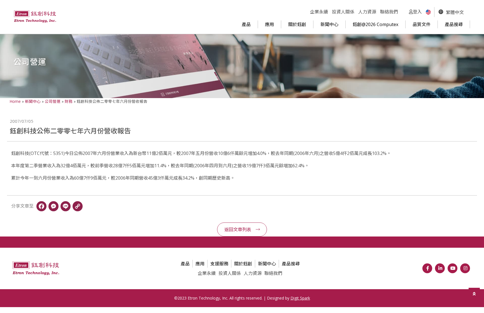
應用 (269, 24)
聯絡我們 (389, 12)
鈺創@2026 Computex (375, 24)
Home (15, 101)
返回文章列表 (237, 229)
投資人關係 (343, 12)
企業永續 (319, 12)
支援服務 (219, 264)
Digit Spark (300, 298)
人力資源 (367, 12)
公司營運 (53, 101)
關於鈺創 (297, 24)
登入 (417, 12)
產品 (246, 24)
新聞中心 (329, 24)
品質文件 (422, 24)
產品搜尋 (454, 24)
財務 (69, 101)
